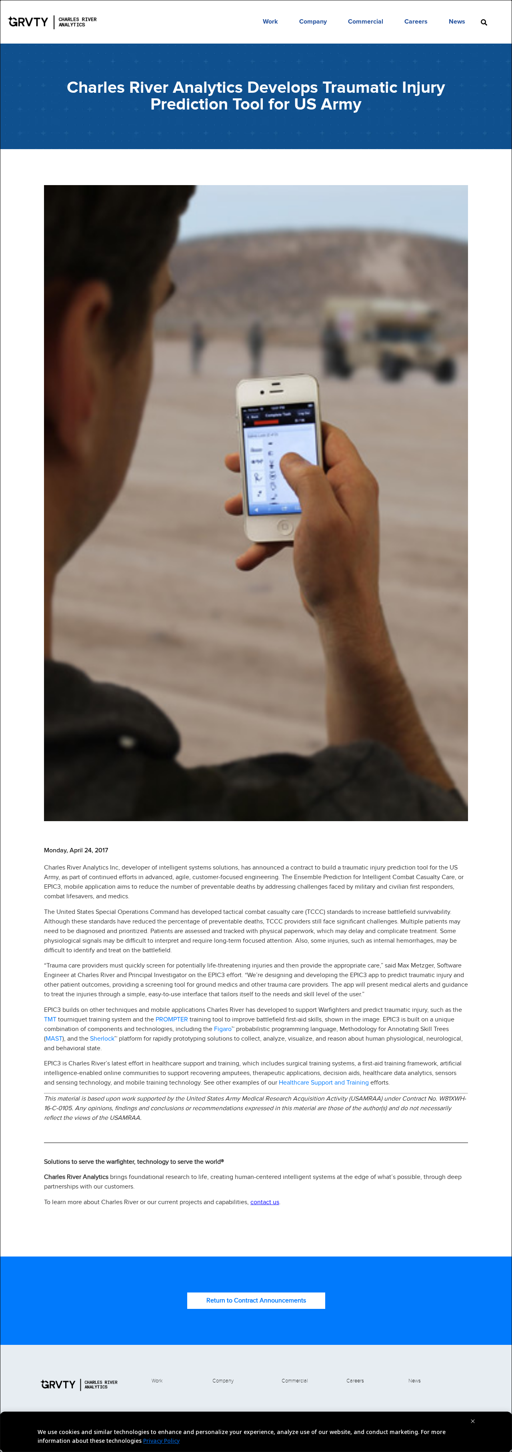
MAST (54, 1038)
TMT (51, 1019)
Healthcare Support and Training (324, 1082)
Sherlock (102, 1038)
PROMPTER (173, 1019)
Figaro (223, 1028)
